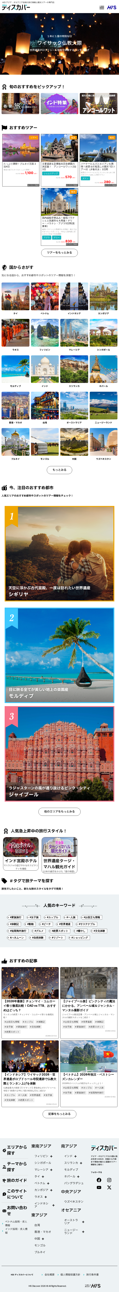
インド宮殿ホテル (21, 861)
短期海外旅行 (97, 1092)
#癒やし (80, 930)
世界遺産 (87, 1022)
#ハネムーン (17, 937)
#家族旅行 (15, 917)
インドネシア (74, 313)
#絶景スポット (60, 930)
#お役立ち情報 (92, 917)
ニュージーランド (103, 422)
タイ (15, 313)
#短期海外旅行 (18, 930)
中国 (74, 459)
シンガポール (103, 350)
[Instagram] (109, 1180)
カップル (28, 1022)
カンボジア (103, 313)
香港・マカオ (15, 422)
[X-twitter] (109, 1187)
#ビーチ (46, 924)
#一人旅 (70, 917)
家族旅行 (22, 1026)
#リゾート (57, 937)
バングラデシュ (74, 1183)
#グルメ (39, 930)
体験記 (41, 1022)
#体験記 (14, 924)
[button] (102, 7)
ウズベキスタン (103, 459)
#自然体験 (38, 937)
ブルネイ (15, 459)
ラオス (15, 350)
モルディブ (15, 386)
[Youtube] (99, 1187)
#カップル (52, 917)
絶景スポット (12, 1032)
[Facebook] (99, 1180)
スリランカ (74, 386)
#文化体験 (99, 930)
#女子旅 (34, 917)
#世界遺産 (65, 924)
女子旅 (9, 1026)
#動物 (30, 924)
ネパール (103, 386)
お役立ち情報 (12, 1022)
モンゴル (44, 459)
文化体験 (36, 1026)
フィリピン (44, 350)
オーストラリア (74, 422)
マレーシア (74, 350)
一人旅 (23, 1095)
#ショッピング (79, 937)
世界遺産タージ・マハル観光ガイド (59, 864)
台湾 (45, 422)
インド (45, 386)
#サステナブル (87, 924)
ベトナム (45, 313)
